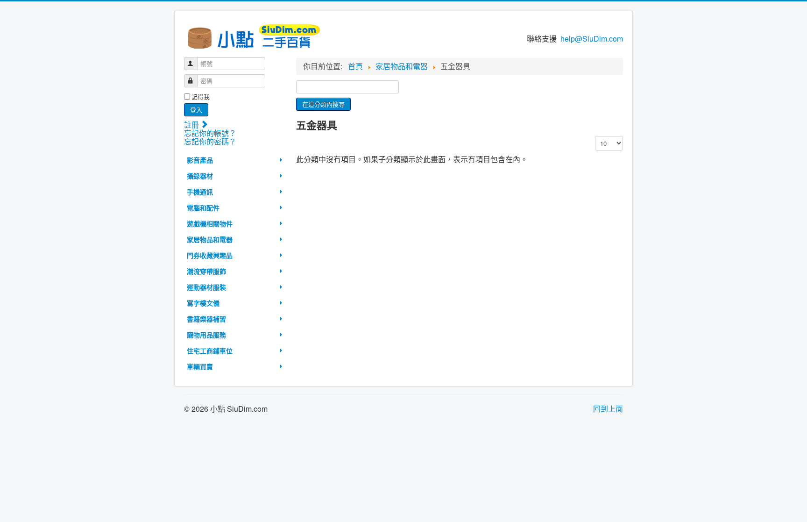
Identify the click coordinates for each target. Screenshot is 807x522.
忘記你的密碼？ (210, 141)
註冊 (192, 124)
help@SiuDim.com (591, 38)
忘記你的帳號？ (210, 133)
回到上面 (608, 408)
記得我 (200, 97)
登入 (196, 109)
